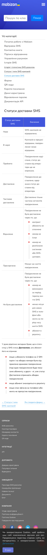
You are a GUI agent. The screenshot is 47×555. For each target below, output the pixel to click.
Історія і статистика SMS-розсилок (19, 67)
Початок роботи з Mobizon (18, 41)
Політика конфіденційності (12, 514)
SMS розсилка (7, 426)
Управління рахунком (16, 58)
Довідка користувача (10, 465)
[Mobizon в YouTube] (20, 527)
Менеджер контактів (10, 432)
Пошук (37, 18)
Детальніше (8, 543)
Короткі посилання (14, 88)
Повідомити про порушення (13, 520)
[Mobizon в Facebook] (12, 527)
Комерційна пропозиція (11, 488)
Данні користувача (14, 93)
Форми (8, 80)
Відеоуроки (6, 472)
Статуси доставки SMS (14, 75)
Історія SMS (10, 62)
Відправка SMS (12, 45)
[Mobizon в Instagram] (35, 527)
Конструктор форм (9, 429)
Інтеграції (7, 447)
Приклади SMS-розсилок (12, 485)
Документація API (13, 101)
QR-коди (9, 84)
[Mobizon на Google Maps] (4, 527)
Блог (4, 498)
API (3, 452)
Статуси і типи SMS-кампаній (17, 71)
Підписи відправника (15, 54)
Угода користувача (9, 511)
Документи (6, 494)
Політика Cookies (9, 517)
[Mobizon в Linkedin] (28, 527)
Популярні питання (9, 468)
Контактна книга (13, 50)
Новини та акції (8, 491)
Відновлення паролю (15, 97)
